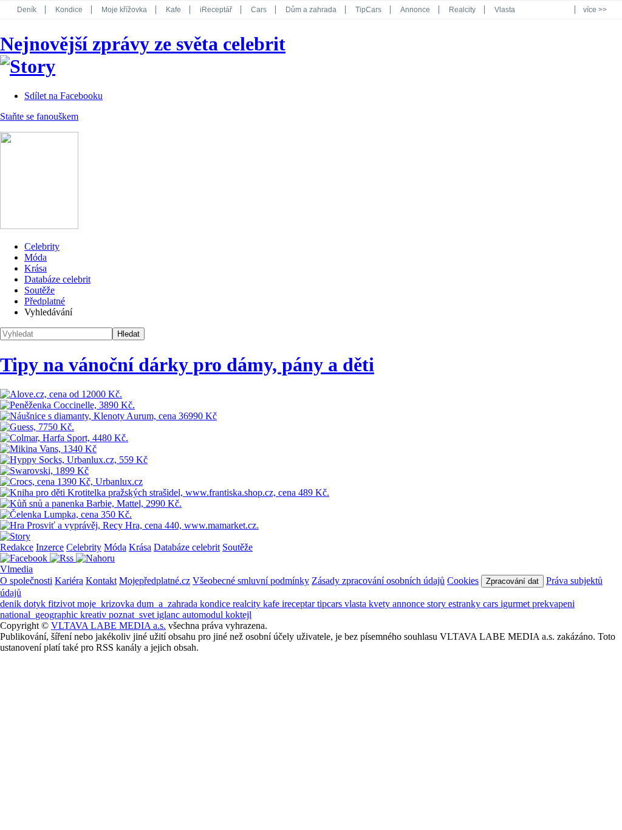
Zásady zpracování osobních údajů (378, 580)
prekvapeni (553, 603)
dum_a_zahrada (168, 603)
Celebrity (42, 246)
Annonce (415, 9)
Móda (35, 257)
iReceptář (216, 9)
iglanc (169, 614)
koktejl (238, 614)
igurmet (516, 603)
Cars (259, 9)
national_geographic (40, 614)
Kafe (173, 9)
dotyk (36, 603)
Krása (35, 268)
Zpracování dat (512, 581)
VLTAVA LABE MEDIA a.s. (108, 625)
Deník (26, 9)
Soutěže (39, 290)
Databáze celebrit (57, 279)
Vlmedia (16, 569)
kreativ (94, 614)
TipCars (368, 9)
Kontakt (101, 580)
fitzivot (62, 603)
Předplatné (44, 301)
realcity (248, 603)
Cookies (463, 580)
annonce (409, 603)
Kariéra (69, 580)
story (437, 603)
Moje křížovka (124, 9)
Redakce (16, 547)
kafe (272, 603)
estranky (465, 603)
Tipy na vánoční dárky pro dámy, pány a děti (187, 365)
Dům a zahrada (311, 9)
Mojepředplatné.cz (154, 580)
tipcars (330, 603)
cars (492, 603)
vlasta (356, 603)
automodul (203, 614)
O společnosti (26, 580)
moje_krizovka (107, 603)
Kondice (69, 9)
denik (12, 603)
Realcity (462, 9)
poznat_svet (133, 614)
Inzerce (50, 547)
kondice (216, 603)
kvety (380, 603)
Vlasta (504, 9)
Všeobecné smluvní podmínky (251, 580)
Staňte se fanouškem (39, 116)
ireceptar (299, 603)
